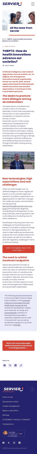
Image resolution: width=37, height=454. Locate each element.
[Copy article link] (21, 365)
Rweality (17, 325)
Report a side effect (10, 410)
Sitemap (5, 415)
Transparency (8, 424)
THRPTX (5, 77)
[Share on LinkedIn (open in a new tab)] (15, 365)
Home (4, 39)
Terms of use (7, 397)
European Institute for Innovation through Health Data (17, 303)
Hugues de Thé (21, 305)
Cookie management (11, 406)
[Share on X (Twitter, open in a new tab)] (10, 365)
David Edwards (10, 313)
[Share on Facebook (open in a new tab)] (4, 365)
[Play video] (18, 160)
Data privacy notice (10, 401)
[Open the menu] (34, 4)
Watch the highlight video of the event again (18, 249)
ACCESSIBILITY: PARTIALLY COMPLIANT (16, 419)
